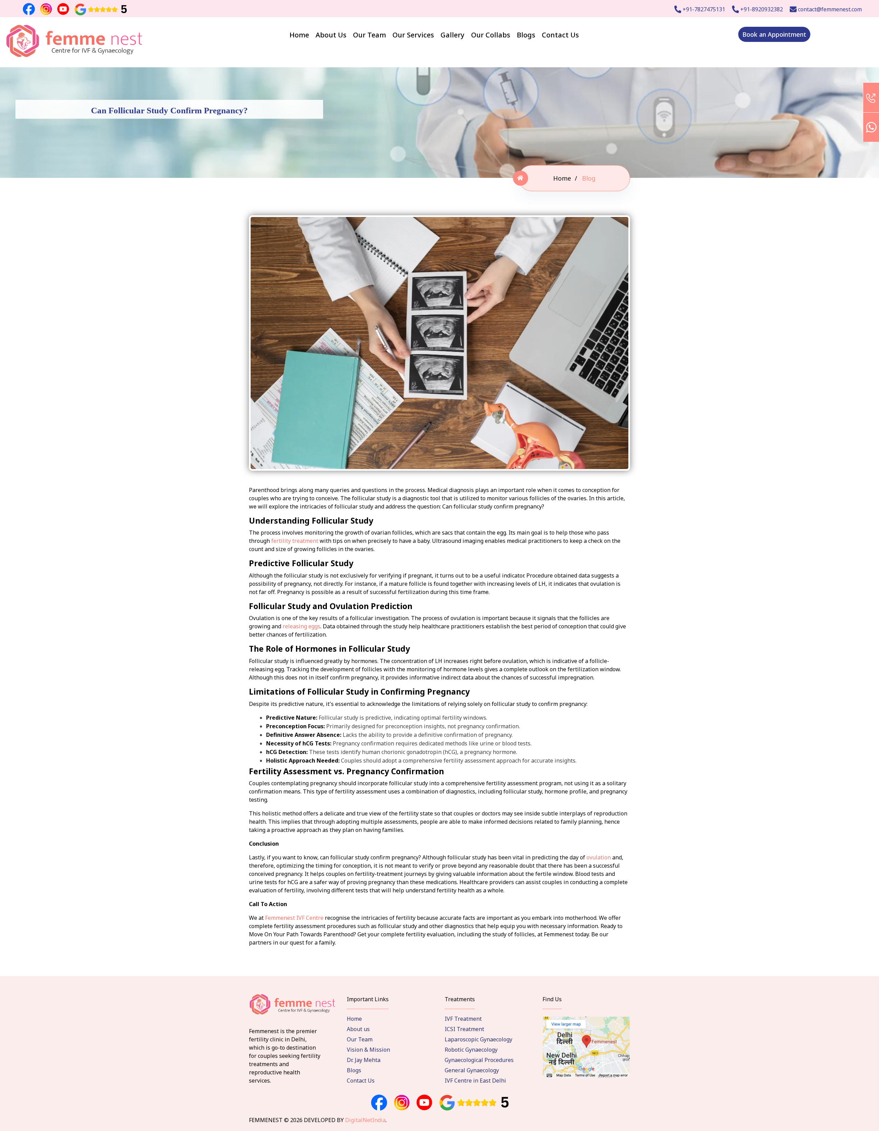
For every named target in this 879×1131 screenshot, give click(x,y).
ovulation (598, 857)
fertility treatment (294, 541)
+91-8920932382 (761, 9)
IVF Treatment (463, 1019)
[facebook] (379, 1103)
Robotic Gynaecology (471, 1049)
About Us (331, 34)
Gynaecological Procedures (479, 1060)
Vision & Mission (368, 1049)
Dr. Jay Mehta (363, 1060)
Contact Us (560, 34)
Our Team (369, 34)
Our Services (413, 34)
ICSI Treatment (464, 1029)
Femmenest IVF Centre (294, 918)
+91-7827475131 (703, 9)
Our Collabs (490, 34)
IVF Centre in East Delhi (475, 1080)
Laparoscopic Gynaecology (478, 1039)
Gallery (453, 34)
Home (299, 34)
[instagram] (401, 1103)
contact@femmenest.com (829, 9)
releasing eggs (301, 626)
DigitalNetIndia (365, 1120)
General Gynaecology (472, 1070)
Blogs (526, 34)
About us (358, 1029)
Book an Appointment (774, 34)
